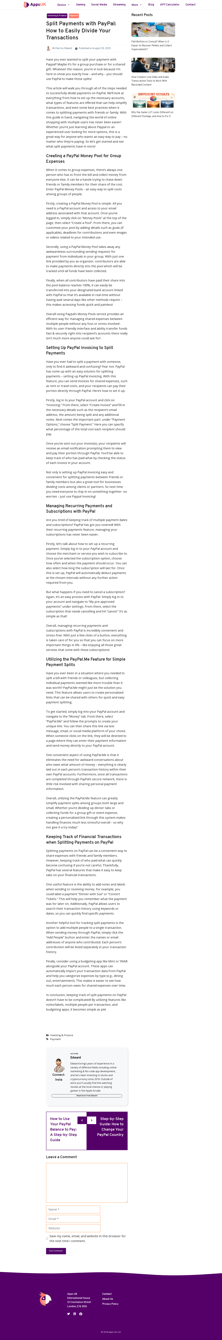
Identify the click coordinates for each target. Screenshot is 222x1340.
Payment (74, 16)
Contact (190, 4)
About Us (107, 1299)
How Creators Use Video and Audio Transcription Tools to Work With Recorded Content (150, 81)
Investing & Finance (57, 16)
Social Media (99, 4)
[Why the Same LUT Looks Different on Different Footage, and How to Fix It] (153, 105)
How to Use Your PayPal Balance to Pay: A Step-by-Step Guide (63, 1130)
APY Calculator (169, 4)
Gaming (80, 4)
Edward (68, 48)
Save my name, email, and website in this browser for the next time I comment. (88, 1238)
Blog (151, 4)
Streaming (119, 4)
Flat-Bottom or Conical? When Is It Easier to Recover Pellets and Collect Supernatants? (151, 45)
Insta (58, 1080)
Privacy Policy (110, 1304)
